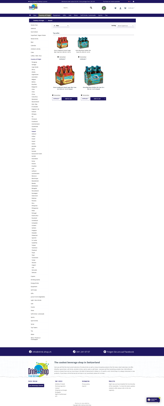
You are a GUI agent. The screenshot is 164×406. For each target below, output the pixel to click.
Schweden (35, 223)
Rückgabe (58, 392)
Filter (57, 25)
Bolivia (33, 82)
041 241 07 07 (83, 351)
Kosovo (34, 163)
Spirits (33, 317)
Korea (33, 161)
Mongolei (34, 188)
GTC (56, 396)
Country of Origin (36, 59)
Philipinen (34, 205)
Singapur (34, 230)
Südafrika (34, 243)
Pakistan (34, 198)
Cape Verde (35, 67)
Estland (34, 111)
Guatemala (35, 126)
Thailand (34, 250)
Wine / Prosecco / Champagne (36, 338)
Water (32, 334)
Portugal (34, 213)
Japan (33, 149)
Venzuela (34, 270)
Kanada (34, 151)
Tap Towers (34, 327)
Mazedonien (35, 181)
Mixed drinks (34, 39)
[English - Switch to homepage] (42, 6)
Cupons (33, 276)
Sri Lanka (34, 240)
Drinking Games (35, 280)
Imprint (84, 386)
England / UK (35, 109)
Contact (57, 388)
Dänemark (35, 99)
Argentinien (35, 74)
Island (33, 141)
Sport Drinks (34, 321)
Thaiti (33, 252)
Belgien (34, 79)
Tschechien (35, 257)
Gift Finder (34, 290)
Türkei (33, 260)
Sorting (114, 25)
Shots (32, 310)
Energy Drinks (35, 283)
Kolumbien (35, 158)
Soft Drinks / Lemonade (37, 314)
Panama (34, 201)
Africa (33, 69)
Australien (35, 77)
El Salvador (35, 106)
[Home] (30, 15)
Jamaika (34, 146)
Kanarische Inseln (37, 153)
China (33, 94)
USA (33, 267)
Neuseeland (35, 191)
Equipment (34, 286)
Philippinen (35, 208)
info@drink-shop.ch (41, 351)
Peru (33, 203)
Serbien (34, 228)
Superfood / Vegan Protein (38, 35)
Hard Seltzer (34, 32)
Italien (33, 144)
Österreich (35, 196)
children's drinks (35, 49)
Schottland (35, 220)
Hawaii (34, 131)
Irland (33, 139)
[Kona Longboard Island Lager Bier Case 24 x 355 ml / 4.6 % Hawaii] (62, 43)
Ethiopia (34, 114)
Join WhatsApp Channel (36, 385)
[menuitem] (134, 1)
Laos (33, 168)
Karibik (34, 156)
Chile (33, 89)
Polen (33, 210)
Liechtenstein (35, 173)
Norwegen (35, 193)
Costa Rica (35, 97)
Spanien (34, 238)
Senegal (34, 64)
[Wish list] (115, 8)
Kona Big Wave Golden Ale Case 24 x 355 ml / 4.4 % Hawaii (83, 51)
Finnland (34, 119)
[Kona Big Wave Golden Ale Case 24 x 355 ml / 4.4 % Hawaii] (83, 43)
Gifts (32, 293)
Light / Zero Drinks (36, 300)
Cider (32, 52)
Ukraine (34, 262)
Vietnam (34, 272)
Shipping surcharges (61, 390)
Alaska (33, 72)
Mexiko (34, 183)
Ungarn (34, 265)
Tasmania (34, 248)
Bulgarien (34, 87)
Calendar (33, 45)
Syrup (32, 324)
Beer (32, 42)
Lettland (34, 171)
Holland (34, 134)
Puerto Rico (35, 215)
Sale (32, 303)
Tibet (33, 255)
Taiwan (34, 245)
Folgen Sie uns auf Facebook (120, 351)
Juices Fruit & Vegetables (38, 297)
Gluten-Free (34, 25)
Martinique (35, 178)
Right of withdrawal (60, 394)
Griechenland (35, 124)
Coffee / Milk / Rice (36, 56)
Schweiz (34, 225)
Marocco (34, 176)
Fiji (32, 116)
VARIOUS (33, 28)
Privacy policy (86, 384)
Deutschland (35, 102)
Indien (33, 136)
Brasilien (34, 84)
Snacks (33, 307)
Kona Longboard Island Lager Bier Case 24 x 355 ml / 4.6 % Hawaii (62, 51)
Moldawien (35, 186)
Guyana (34, 129)
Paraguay (34, 62)
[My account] (120, 8)
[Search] (91, 8)
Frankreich (35, 121)
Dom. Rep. (35, 104)
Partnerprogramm (60, 386)
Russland (34, 218)
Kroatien (34, 166)
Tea (32, 331)
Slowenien (35, 235)
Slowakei (34, 233)
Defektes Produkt (60, 384)
